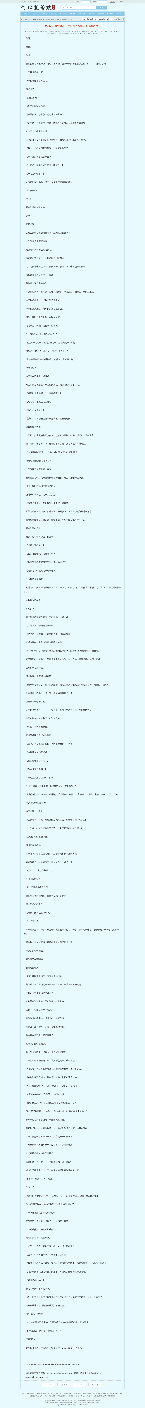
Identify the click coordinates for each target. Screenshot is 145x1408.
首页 (25, 14)
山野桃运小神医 (72, 1396)
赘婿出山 (57, 31)
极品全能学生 (104, 31)
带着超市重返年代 (52, 34)
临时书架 (101, 14)
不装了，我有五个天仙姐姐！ (83, 34)
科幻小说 (82, 14)
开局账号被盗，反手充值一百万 (91, 31)
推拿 (111, 31)
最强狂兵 (116, 31)
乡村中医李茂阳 (76, 31)
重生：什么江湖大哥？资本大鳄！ (52, 1393)
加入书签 (95, 1385)
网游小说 (72, 14)
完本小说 (120, 14)
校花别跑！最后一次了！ (37, 1396)
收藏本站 (36, 1)
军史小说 (63, 14)
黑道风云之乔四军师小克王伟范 (106, 1396)
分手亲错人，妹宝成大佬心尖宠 (87, 1396)
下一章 (79, 1385)
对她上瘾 (105, 1393)
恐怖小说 (91, 14)
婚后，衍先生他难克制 (115, 1393)
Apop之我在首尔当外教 (47, 31)
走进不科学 (39, 7)
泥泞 (62, 31)
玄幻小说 (35, 14)
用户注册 (120, 1)
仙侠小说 (44, 14)
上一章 (48, 1385)
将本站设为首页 (25, 1)
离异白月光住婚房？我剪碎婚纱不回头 (56, 1396)
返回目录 (64, 1385)
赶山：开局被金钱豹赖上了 (36, 19)
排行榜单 (110, 14)
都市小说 (53, 14)
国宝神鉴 (95, 34)
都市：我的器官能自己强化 (66, 34)
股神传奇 (67, 31)
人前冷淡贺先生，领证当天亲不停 (92, 1393)
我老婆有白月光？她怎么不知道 (72, 1393)
